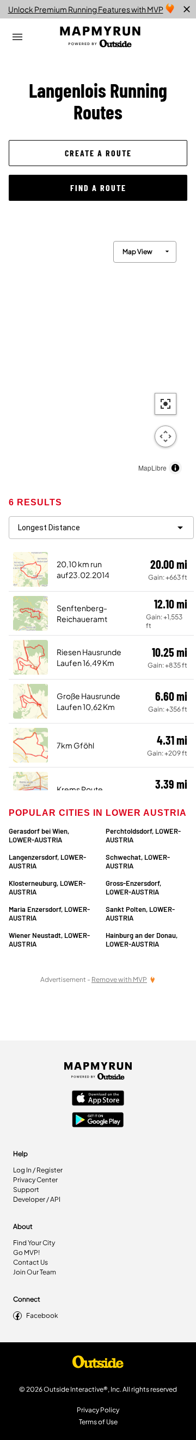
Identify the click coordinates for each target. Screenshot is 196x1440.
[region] (98, 355)
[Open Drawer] (17, 37)
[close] (187, 9)
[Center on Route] (165, 404)
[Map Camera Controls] (165, 436)
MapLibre (152, 467)
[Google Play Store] (98, 1121)
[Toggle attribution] (175, 467)
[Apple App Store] (98, 1099)
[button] (98, 153)
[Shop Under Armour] (98, 1364)
